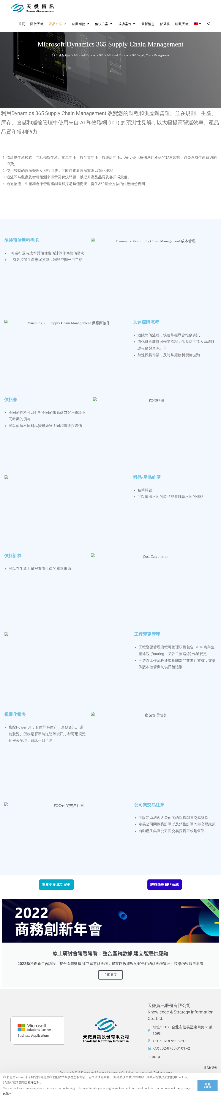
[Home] (53, 55)
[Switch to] (198, 24)
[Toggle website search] (209, 24)
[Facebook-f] (149, 1057)
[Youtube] (154, 1057)
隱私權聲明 (210, 1067)
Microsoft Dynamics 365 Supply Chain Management (138, 55)
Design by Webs (163, 1072)
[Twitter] (159, 1057)
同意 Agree (207, 1085)
